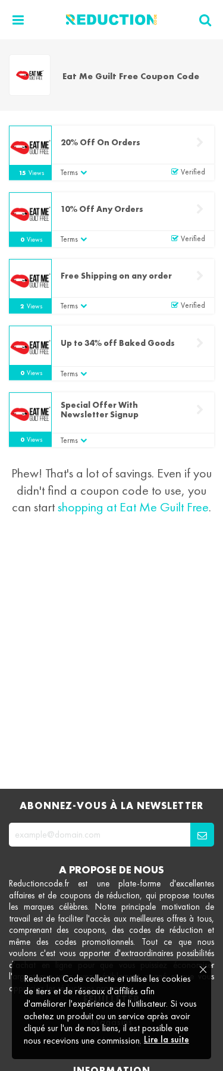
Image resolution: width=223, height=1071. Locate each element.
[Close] (202, 969)
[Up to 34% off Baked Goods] (30, 347)
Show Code (200, 142)
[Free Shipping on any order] (30, 280)
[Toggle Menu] (18, 20)
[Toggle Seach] (205, 20)
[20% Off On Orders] (30, 147)
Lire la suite (166, 1039)
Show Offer (200, 343)
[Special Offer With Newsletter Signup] (30, 414)
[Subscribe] (202, 835)
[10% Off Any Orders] (30, 214)
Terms (69, 172)
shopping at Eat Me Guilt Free (133, 507)
